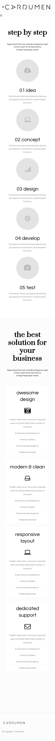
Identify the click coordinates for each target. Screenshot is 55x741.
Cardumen (19, 732)
